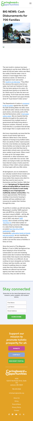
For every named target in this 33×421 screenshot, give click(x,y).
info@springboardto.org (16, 393)
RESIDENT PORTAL (16, 361)
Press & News (16, 404)
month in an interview (13, 82)
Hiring (16, 401)
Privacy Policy (16, 407)
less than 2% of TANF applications (13, 230)
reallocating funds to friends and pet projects (16, 234)
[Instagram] (20, 414)
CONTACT (16, 355)
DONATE (16, 348)
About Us (17, 398)
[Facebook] (9, 414)
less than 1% (7, 223)
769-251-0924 (16, 389)
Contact (16, 410)
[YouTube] (16, 414)
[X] (23, 414)
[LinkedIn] (12, 414)
